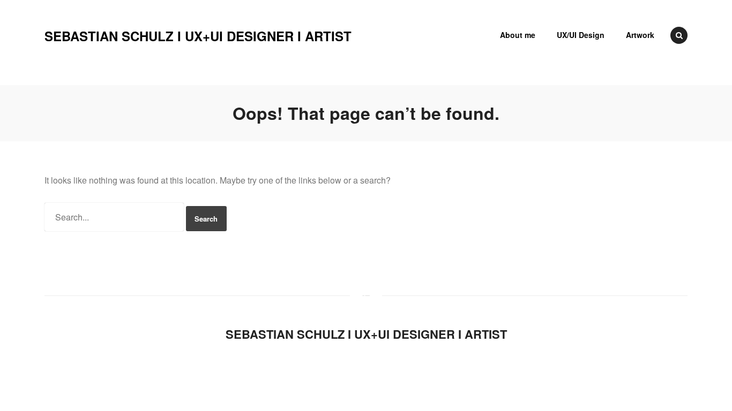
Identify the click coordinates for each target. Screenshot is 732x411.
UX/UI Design (580, 34)
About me (517, 34)
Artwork (640, 34)
